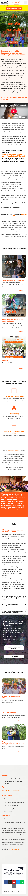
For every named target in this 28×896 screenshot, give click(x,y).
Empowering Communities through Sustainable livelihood (13, 743)
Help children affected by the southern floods (12, 320)
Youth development (9, 712)
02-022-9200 (9, 787)
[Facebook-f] (6, 882)
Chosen (5, 360)
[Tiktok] (14, 886)
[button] (25, 2)
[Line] (22, 882)
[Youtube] (14, 882)
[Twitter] (18, 882)
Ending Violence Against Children (11, 697)
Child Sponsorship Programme (13, 280)
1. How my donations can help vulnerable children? (12, 530)
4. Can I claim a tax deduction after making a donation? (12, 612)
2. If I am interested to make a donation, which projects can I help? (13, 597)
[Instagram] (10, 882)
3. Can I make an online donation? (10, 605)
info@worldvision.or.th (12, 791)
